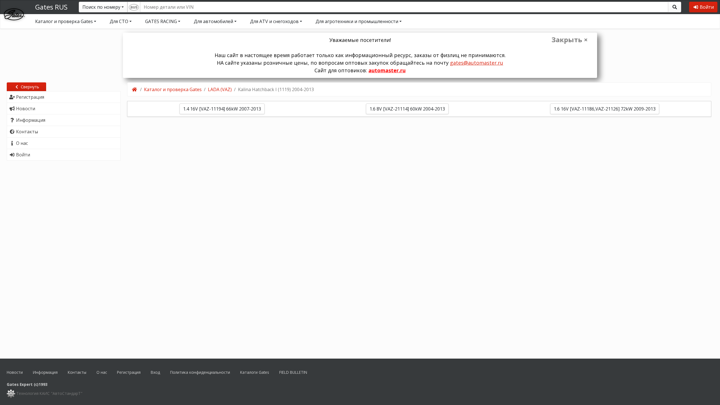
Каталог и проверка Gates (64, 21)
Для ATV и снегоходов (274, 21)
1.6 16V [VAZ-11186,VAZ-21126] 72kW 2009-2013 (605, 109)
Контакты (77, 372)
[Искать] (674, 7)
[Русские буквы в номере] (133, 7)
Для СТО (119, 21)
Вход (155, 372)
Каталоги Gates (254, 372)
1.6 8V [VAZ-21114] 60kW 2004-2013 (407, 109)
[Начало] (135, 89)
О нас (101, 372)
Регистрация (129, 372)
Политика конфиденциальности (200, 372)
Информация (45, 372)
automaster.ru (387, 70)
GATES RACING (161, 21)
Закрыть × (570, 39)
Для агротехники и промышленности (357, 21)
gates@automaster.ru (476, 62)
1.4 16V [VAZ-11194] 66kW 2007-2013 (222, 109)
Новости (15, 372)
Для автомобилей (213, 21)
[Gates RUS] (14, 14)
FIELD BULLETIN (293, 372)
